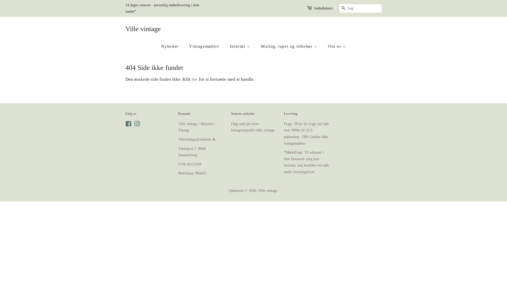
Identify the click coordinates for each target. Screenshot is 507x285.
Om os (335, 46)
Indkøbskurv (323, 8)
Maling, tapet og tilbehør (287, 46)
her (195, 79)
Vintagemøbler (204, 46)
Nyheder (170, 46)
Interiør (238, 46)
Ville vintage (143, 29)
